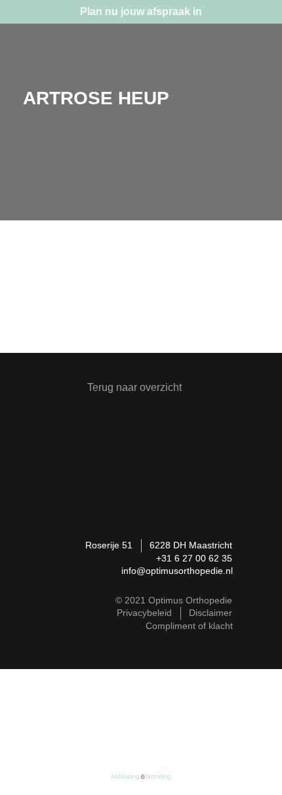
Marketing (125, 776)
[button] (254, 53)
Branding (158, 776)
